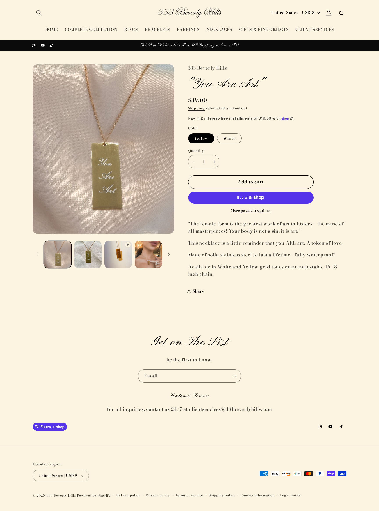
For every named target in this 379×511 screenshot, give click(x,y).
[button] (39, 12)
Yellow (201, 138)
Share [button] (199, 291)
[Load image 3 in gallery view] (148, 254)
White (229, 138)
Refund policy (128, 495)
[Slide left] (37, 254)
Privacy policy (158, 495)
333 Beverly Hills (61, 495)
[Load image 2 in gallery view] (88, 254)
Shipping (196, 108)
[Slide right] (169, 254)
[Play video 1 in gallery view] (118, 254)
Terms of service (189, 495)
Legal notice (290, 495)
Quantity (196, 150)
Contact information (257, 495)
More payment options (251, 210)
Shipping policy (222, 495)
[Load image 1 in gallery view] (57, 254)
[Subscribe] (234, 376)
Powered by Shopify (94, 495)
